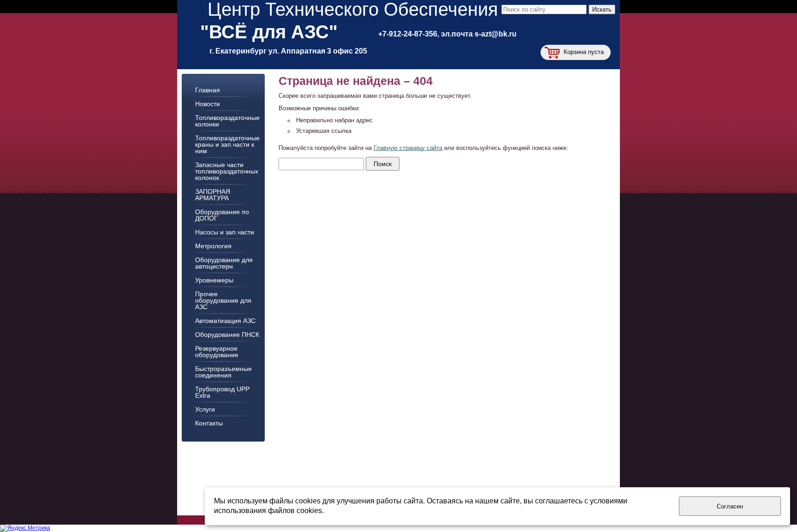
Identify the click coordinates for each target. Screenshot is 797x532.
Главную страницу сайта (408, 148)
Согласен (730, 506)
